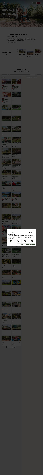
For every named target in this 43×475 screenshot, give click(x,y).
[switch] (18, 241)
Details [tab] (21, 232)
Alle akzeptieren (30, 244)
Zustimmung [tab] (12, 232)
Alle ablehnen (21, 244)
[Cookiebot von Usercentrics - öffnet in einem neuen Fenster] (32, 230)
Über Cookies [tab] (30, 232)
